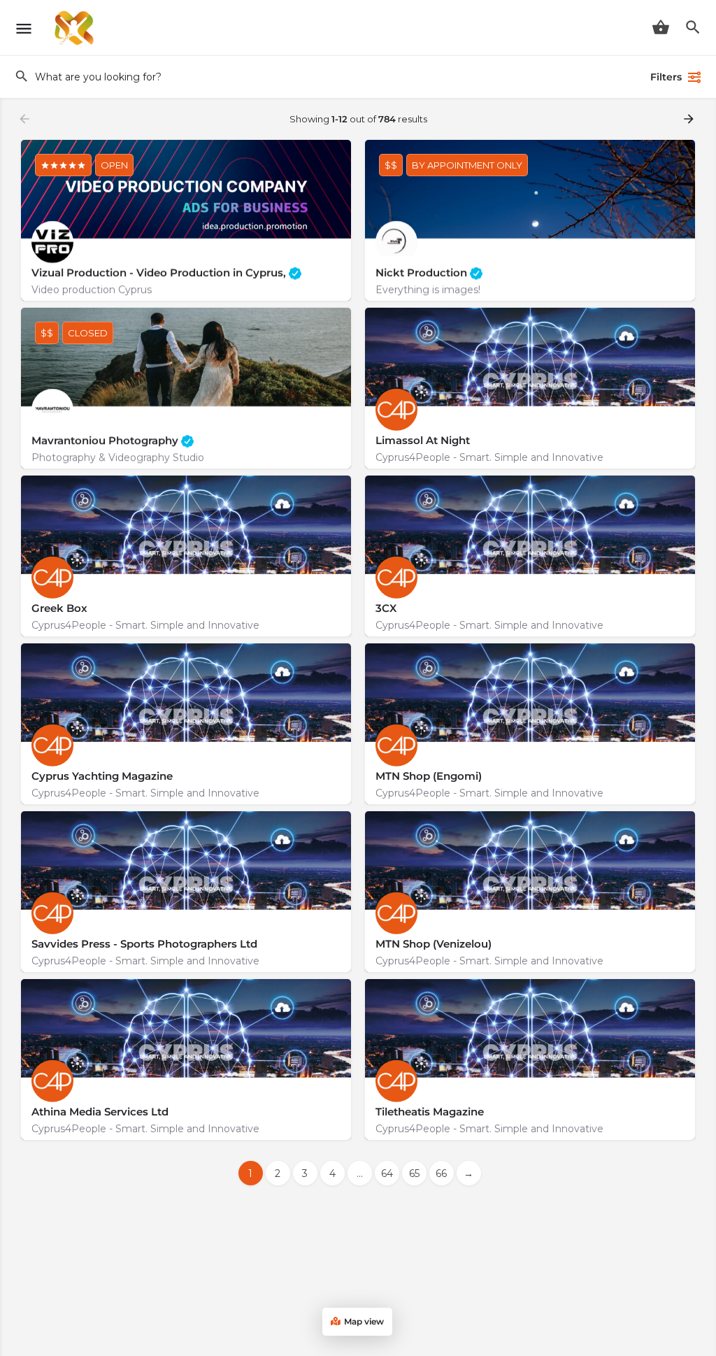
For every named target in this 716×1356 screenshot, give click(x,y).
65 (414, 1173)
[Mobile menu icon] (24, 28)
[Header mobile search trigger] (693, 27)
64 (387, 1173)
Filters (666, 77)
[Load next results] (690, 119)
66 (441, 1173)
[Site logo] (76, 27)
